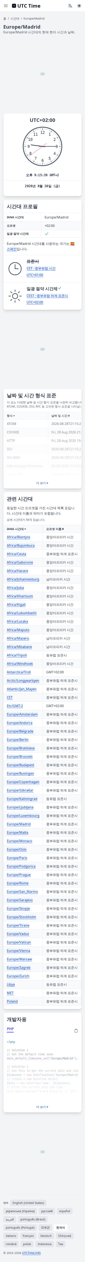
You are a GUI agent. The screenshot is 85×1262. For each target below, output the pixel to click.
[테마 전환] (79, 6)
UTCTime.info (31, 1253)
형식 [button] (10, 416)
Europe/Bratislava (21, 748)
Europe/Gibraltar (20, 790)
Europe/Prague (19, 874)
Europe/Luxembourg (23, 815)
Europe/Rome (17, 883)
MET (10, 993)
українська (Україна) (20, 1211)
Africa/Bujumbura (21, 545)
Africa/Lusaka (17, 621)
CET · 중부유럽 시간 (41, 268)
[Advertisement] (42, 74)
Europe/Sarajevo (20, 900)
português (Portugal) (20, 1227)
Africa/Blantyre (18, 537)
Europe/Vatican (19, 942)
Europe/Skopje (18, 908)
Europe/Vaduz (18, 934)
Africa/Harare (17, 571)
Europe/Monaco (19, 841)
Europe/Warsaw (19, 959)
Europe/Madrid (19, 824)
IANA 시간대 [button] (15, 529)
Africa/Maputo (18, 630)
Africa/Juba (15, 587)
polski (27, 1244)
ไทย (60, 1244)
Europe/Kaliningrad (22, 798)
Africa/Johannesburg (23, 579)
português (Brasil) (32, 1219)
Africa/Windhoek (20, 663)
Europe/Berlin (17, 739)
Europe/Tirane (18, 925)
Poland (12, 1001)
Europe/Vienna (18, 950)
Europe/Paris (17, 858)
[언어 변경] (70, 6)
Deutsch (46, 1236)
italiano (11, 1236)
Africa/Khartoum (20, 596)
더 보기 (41, 483)
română (11, 1244)
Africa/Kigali (16, 604)
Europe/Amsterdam (22, 714)
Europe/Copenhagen (23, 782)
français (28, 1236)
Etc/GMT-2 (15, 706)
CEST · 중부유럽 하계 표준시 (47, 295)
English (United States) (28, 1203)
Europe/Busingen (20, 773)
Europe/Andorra (19, 722)
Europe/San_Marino (22, 891)
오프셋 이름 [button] (53, 529)
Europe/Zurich (18, 976)
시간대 (15, 18)
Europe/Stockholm (21, 917)
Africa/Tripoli (17, 655)
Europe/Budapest (20, 765)
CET (10, 697)
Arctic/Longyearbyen (23, 680)
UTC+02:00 (35, 302)
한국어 (60, 1227)
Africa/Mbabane (19, 646)
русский (47, 1211)
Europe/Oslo (17, 849)
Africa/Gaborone (20, 562)
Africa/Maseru (18, 638)
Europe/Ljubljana (20, 807)
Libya (11, 984)
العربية (10, 1219)
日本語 (45, 1227)
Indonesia (45, 1244)
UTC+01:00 (35, 275)
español (64, 1211)
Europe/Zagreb (19, 967)
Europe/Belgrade (20, 731)
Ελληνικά (64, 1236)
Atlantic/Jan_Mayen (22, 689)
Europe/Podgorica (21, 866)
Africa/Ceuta (16, 554)
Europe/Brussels (20, 756)
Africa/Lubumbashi (22, 613)
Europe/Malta (17, 832)
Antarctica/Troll (19, 672)
